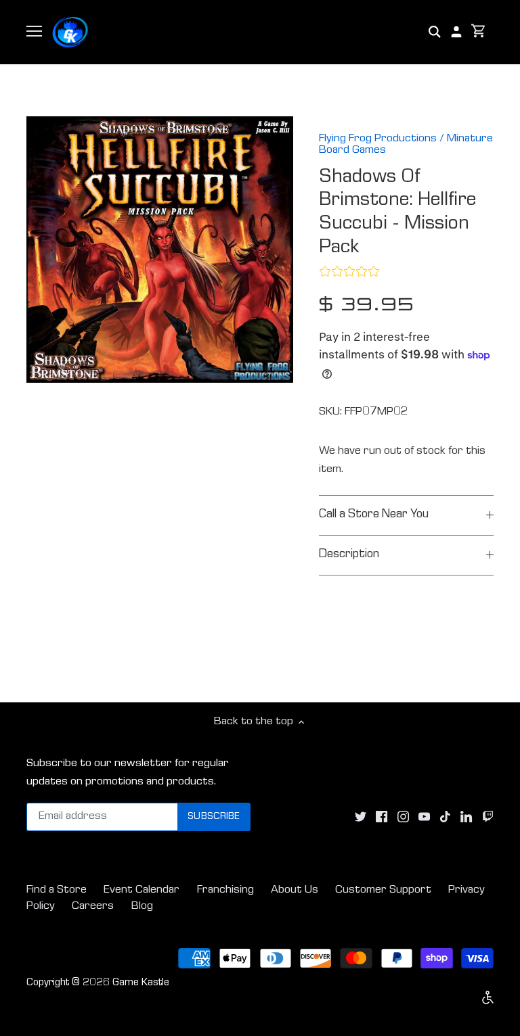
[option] (159, 249)
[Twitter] (360, 817)
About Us (294, 890)
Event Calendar (141, 890)
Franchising (225, 890)
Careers (93, 906)
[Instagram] (403, 817)
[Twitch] (488, 817)
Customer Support (383, 890)
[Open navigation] (34, 31)
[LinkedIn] (466, 817)
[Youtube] (424, 817)
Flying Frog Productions (378, 139)
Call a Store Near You (374, 515)
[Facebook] (381, 817)
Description (349, 555)
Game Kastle (140, 983)
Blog (142, 906)
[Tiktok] (445, 817)
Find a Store (56, 890)
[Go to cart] (479, 32)
